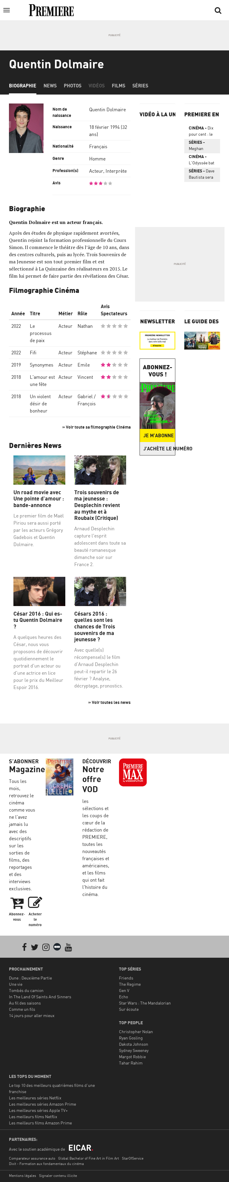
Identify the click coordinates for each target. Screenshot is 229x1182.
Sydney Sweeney (133, 1050)
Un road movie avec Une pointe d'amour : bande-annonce (38, 498)
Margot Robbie (132, 1056)
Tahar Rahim (131, 1062)
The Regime (130, 984)
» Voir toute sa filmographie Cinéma (96, 426)
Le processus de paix (41, 333)
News (50, 86)
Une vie (15, 984)
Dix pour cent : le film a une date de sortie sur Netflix (202, 132)
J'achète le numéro (159, 449)
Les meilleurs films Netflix (33, 1116)
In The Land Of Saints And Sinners (40, 996)
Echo (123, 996)
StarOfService (132, 1158)
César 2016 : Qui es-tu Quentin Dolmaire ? (37, 620)
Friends (126, 977)
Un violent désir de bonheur (40, 403)
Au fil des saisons (25, 1002)
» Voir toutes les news (109, 702)
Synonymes (41, 365)
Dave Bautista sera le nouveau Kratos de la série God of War (201, 175)
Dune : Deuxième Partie (30, 977)
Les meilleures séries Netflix (35, 1097)
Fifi (33, 353)
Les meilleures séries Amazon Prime (42, 1104)
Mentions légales (22, 1175)
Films (118, 86)
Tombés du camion (26, 990)
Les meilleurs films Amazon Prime (40, 1122)
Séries (140, 86)
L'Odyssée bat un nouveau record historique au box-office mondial (201, 161)
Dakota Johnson (133, 1044)
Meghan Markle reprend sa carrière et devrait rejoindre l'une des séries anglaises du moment (200, 146)
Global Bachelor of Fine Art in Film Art (88, 1158)
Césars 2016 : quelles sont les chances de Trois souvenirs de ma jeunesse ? (94, 626)
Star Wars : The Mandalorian (145, 1002)
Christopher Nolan (136, 1031)
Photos (72, 86)
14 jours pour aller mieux (32, 1015)
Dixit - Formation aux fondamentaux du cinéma (46, 1163)
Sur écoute (129, 1009)
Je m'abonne (158, 435)
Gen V (124, 990)
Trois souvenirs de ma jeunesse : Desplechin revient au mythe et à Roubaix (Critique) (97, 505)
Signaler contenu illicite (58, 1175)
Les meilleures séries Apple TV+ (38, 1110)
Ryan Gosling (131, 1037)
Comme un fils (22, 1009)
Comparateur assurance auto (32, 1158)
